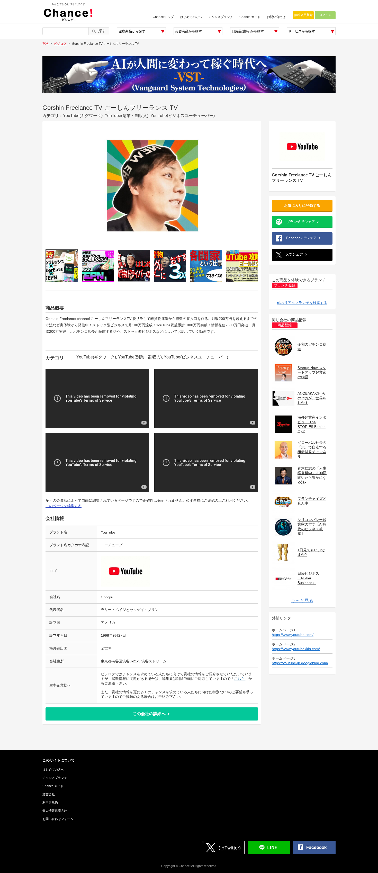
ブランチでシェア (300, 222)
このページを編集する (64, 506)
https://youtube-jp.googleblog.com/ (300, 663)
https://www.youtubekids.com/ (296, 649)
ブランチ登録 (284, 285)
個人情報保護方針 (54, 811)
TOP (45, 43)
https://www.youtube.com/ (292, 635)
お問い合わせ (276, 17)
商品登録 (284, 325)
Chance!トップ (163, 17)
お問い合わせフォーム (57, 819)
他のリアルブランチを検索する (302, 303)
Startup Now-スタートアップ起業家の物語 (312, 372)
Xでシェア (294, 254)
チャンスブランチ (220, 17)
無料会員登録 (303, 15)
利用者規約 (50, 802)
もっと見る (302, 600)
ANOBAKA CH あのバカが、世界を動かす (312, 398)
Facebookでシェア (301, 238)
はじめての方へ (191, 17)
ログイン (325, 15)
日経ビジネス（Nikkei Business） (308, 578)
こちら (239, 679)
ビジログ (60, 44)
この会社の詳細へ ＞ (152, 714)
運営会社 (48, 794)
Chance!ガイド (249, 17)
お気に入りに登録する (302, 205)
